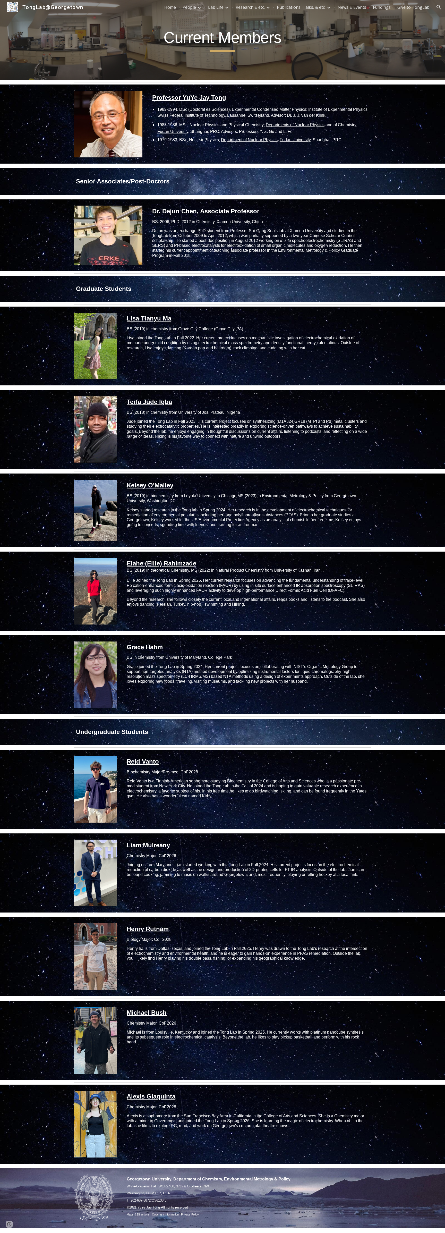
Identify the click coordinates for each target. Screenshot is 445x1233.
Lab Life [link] (216, 7)
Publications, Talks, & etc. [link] (301, 7)
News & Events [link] (352, 7)
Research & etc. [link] (250, 7)
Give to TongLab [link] (413, 7)
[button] (439, 7)
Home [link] (170, 7)
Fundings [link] (382, 7)
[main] (222, 40)
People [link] (189, 7)
